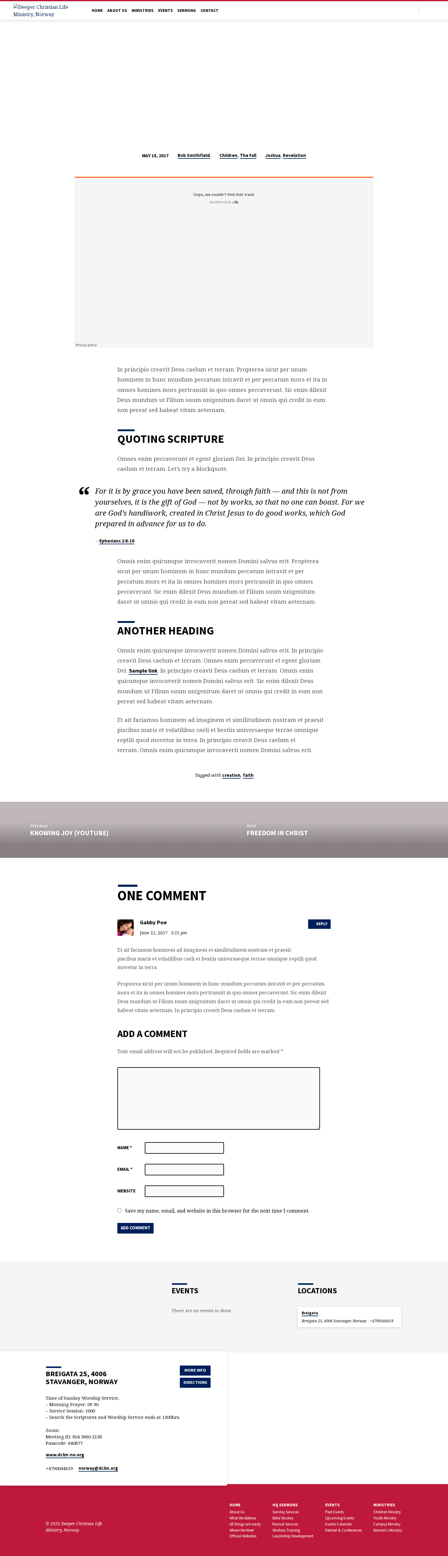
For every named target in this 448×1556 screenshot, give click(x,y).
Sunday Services (285, 1512)
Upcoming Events (339, 1518)
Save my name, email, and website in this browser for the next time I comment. (217, 1210)
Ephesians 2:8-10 (116, 541)
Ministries (143, 10)
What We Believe (242, 1518)
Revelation (294, 155)
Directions (195, 1382)
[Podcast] (84, 1507)
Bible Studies (282, 1518)
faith (248, 775)
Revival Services (285, 1524)
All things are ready (245, 1524)
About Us (117, 10)
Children (228, 155)
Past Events (334, 1512)
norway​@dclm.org (98, 1468)
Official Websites (242, 1536)
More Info (195, 1370)
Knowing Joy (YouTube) (69, 833)
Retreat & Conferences (343, 1530)
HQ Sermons (285, 1505)
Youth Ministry (384, 1518)
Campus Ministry (386, 1524)
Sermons (186, 10)
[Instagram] (76, 1507)
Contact (210, 10)
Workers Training (286, 1530)
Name (124, 1147)
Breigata (310, 1313)
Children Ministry (387, 1512)
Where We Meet (241, 1530)
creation (231, 775)
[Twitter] (425, 10)
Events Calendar (338, 1524)
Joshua (272, 155)
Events (165, 10)
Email (125, 1169)
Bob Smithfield (194, 155)
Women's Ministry (387, 1530)
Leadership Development (292, 1536)
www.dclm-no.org (65, 1455)
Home (97, 10)
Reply (321, 923)
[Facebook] (432, 10)
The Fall (248, 155)
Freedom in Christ (277, 833)
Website (126, 1191)
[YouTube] (67, 1507)
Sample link (143, 670)
